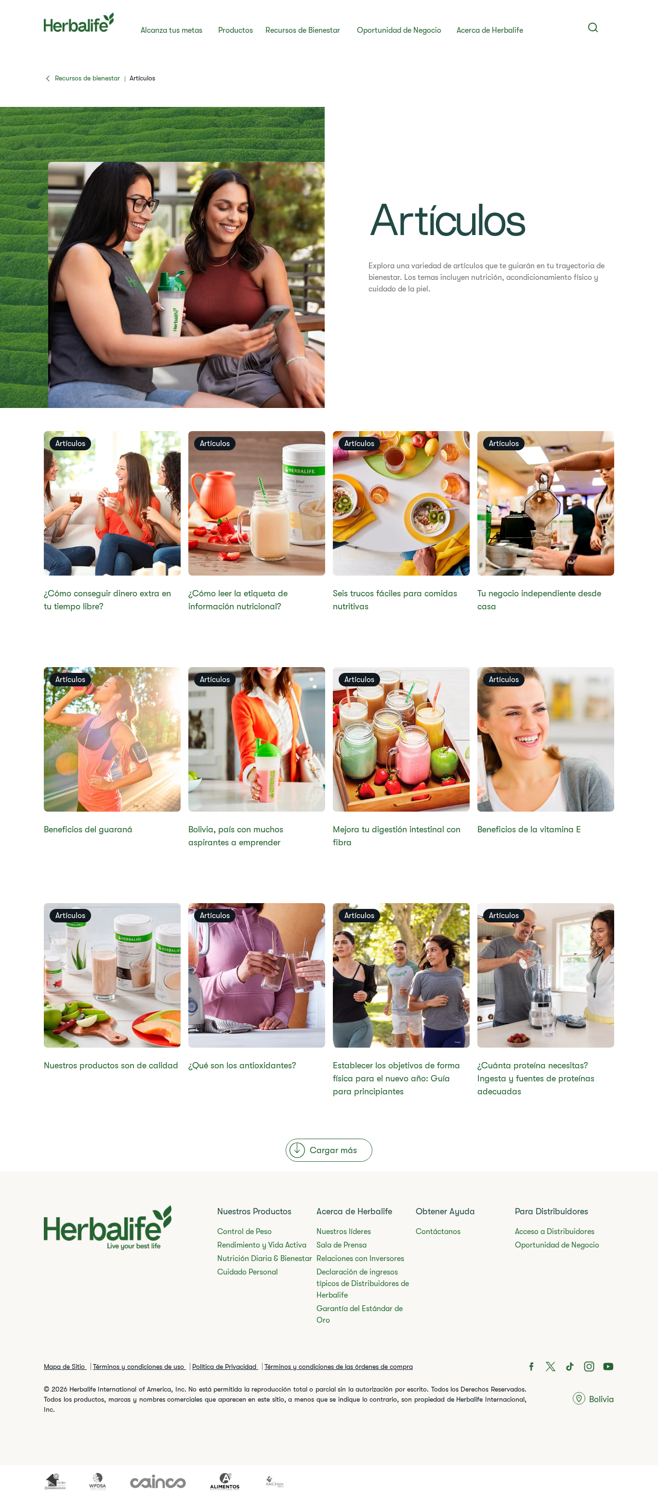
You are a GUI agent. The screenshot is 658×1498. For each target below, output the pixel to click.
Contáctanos (438, 1231)
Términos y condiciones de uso (139, 1366)
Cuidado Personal (247, 1272)
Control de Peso (244, 1231)
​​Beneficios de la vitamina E (529, 829)
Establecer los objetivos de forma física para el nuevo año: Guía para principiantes (396, 1078)
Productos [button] (235, 30)
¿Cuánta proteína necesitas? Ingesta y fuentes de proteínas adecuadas (535, 1078)
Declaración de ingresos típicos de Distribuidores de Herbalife (362, 1284)
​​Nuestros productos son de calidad (111, 1065)
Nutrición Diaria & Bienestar (264, 1258)
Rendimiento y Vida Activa (261, 1245)
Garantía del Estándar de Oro (359, 1314)
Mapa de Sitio (65, 1366)
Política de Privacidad (225, 1366)
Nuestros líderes (343, 1231)
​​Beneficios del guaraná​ (88, 829)
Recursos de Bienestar (302, 30)
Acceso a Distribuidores (554, 1231)
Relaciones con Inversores (360, 1258)
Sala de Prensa (341, 1245)
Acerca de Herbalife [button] (490, 30)
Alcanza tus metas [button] (171, 30)
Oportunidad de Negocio (399, 30)
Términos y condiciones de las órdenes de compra (338, 1366)
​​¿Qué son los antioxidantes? (242, 1065)
